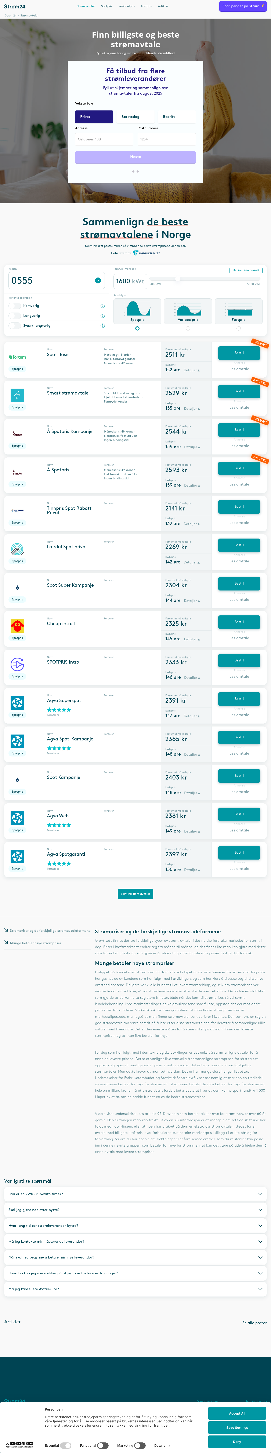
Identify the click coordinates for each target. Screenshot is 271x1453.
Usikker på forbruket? (246, 270)
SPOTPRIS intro (63, 662)
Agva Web (58, 816)
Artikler (163, 6)
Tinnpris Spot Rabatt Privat (69, 510)
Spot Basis (58, 355)
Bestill (239, 353)
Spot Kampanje (63, 777)
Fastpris (146, 6)
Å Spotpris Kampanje (70, 432)
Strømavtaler (86, 6)
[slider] (177, 278)
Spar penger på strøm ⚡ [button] (244, 6)
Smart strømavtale (67, 393)
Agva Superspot (64, 701)
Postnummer (148, 128)
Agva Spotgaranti (66, 854)
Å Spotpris (58, 470)
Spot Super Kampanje (70, 585)
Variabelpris (127, 6)
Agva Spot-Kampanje (70, 739)
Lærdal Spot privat (67, 547)
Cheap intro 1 (61, 624)
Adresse (81, 128)
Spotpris (106, 6)
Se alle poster (254, 1323)
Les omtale (239, 369)
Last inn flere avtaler (135, 893)
